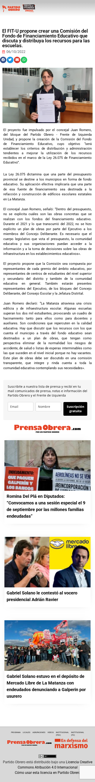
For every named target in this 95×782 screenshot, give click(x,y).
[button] (3, 60)
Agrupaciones (38, 732)
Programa (16, 732)
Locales (26, 732)
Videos (51, 732)
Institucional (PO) (77, 733)
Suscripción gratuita (75, 408)
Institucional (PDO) (62, 733)
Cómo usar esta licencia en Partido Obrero (47, 773)
